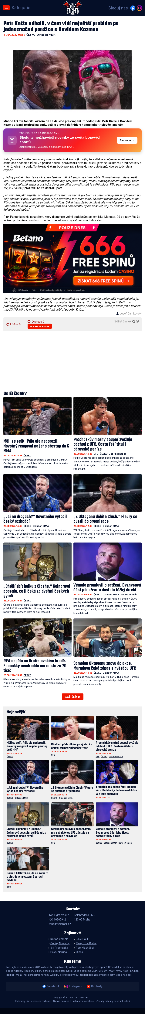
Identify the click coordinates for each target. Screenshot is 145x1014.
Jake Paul (82, 939)
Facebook (53, 986)
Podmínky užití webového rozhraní (33, 1001)
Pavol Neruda (58, 952)
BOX (9, 887)
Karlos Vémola (128, 594)
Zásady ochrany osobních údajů (113, 1001)
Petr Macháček (85, 947)
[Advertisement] (72, 361)
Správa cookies (61, 1001)
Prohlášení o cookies (83, 1001)
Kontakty (97, 986)
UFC (96, 453)
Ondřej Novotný (59, 943)
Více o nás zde (124, 974)
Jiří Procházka (117, 453)
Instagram (75, 986)
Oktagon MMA (46, 34)
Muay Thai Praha (86, 943)
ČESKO (30, 34)
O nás (79, 952)
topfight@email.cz (60, 924)
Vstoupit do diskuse (39, 326)
